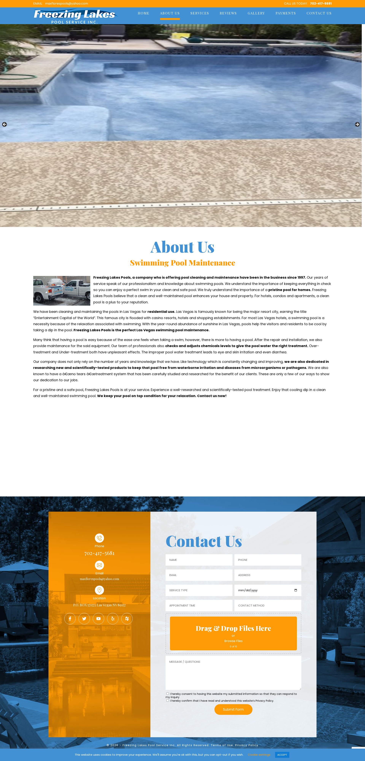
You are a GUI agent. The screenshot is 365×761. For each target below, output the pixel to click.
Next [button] (357, 125)
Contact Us (319, 13)
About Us (170, 13)
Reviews (228, 13)
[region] (181, 125)
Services (199, 13)
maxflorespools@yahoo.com (66, 3)
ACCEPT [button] (282, 755)
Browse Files (233, 641)
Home (143, 13)
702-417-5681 (321, 3)
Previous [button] (5, 125)
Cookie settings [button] (259, 755)
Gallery (256, 13)
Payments (286, 13)
